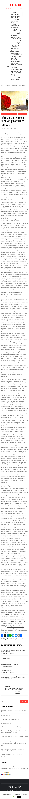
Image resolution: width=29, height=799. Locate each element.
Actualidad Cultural (15, 14)
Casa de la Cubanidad (14, 52)
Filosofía (13, 55)
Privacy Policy (18, 79)
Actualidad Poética (15, 16)
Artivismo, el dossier (6, 671)
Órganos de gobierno (16, 71)
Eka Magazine (14, 29)
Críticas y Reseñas (15, 21)
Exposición (13, 61)
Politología (13, 58)
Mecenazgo (18, 73)
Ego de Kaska (14, 5)
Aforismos (17, 692)
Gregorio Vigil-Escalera (16, 64)
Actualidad (14, 13)
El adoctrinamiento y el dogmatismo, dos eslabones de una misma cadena (14, 737)
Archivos (13, 50)
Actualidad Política (15, 18)
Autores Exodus (14, 27)
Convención (14, 47)
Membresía (13, 73)
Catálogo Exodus (15, 26)
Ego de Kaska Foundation (16, 69)
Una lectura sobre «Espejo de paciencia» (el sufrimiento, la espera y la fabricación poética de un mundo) (13, 743)
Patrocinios (13, 74)
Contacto (13, 79)
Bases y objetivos (19, 33)
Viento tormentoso (5, 658)
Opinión (17, 19)
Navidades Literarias (15, 37)
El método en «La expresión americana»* (10, 664)
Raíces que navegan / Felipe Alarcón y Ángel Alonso (13, 677)
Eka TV (7, 66)
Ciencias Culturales (15, 53)
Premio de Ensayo (17, 31)
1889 (7, 614)
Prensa (15, 76)
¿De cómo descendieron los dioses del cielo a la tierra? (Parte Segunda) (14, 688)
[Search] (25, 14)
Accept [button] (19, 796)
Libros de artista (17, 39)
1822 (4, 614)
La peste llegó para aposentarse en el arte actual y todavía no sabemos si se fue (13, 750)
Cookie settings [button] (12, 796)
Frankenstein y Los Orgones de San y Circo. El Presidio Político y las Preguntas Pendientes (14, 731)
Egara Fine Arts (14, 60)
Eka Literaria (14, 35)
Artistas (18, 61)
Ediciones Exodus (15, 45)
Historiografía (18, 55)
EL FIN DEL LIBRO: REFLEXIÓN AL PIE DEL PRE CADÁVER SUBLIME (14, 755)
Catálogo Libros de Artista (19, 42)
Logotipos (17, 77)
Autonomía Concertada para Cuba (15, 627)
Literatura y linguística (16, 56)
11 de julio (13, 22)
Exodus (14, 24)
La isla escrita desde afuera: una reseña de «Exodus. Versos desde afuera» (13, 651)
